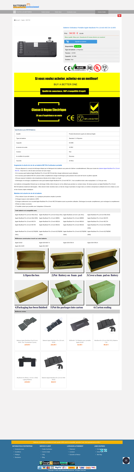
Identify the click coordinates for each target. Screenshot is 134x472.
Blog (43, 457)
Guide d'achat (45, 12)
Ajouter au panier (80, 41)
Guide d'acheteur (47, 449)
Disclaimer (18, 457)
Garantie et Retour (75, 454)
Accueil (17, 20)
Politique (17, 454)
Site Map (99, 454)
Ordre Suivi (58, 12)
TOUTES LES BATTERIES (24, 12)
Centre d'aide (102, 12)
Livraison (72, 452)
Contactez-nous (71, 12)
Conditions (18, 452)
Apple (23, 20)
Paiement (72, 449)
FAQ (43, 454)
